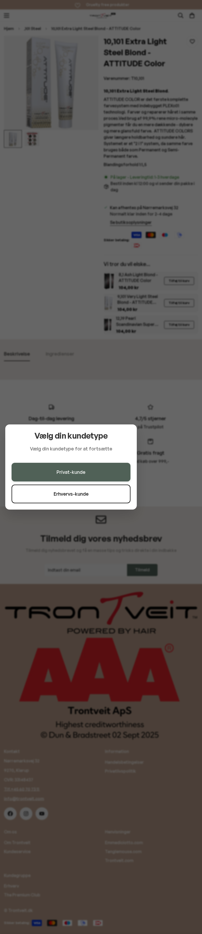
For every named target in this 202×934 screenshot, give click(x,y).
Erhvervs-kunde (71, 494)
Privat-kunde (71, 472)
